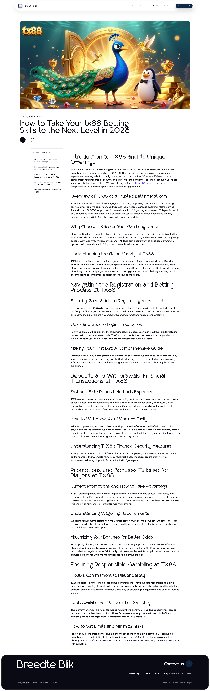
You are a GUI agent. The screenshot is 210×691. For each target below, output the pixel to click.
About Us (166, 683)
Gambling (24, 116)
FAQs (156, 673)
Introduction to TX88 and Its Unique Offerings (45, 160)
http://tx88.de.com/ (144, 183)
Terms (182, 683)
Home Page (135, 673)
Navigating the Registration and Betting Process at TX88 (46, 168)
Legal (189, 683)
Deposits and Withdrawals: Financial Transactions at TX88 (46, 176)
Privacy (175, 683)
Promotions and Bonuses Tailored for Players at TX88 (47, 183)
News (147, 673)
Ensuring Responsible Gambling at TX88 (47, 191)
